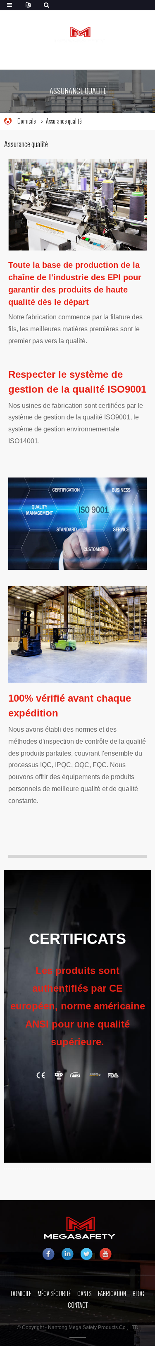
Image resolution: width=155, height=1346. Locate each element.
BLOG (138, 1294)
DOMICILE (21, 1294)
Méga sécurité (54, 1294)
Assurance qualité (64, 121)
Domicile (26, 121)
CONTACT (78, 1305)
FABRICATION (112, 1294)
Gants (84, 1294)
